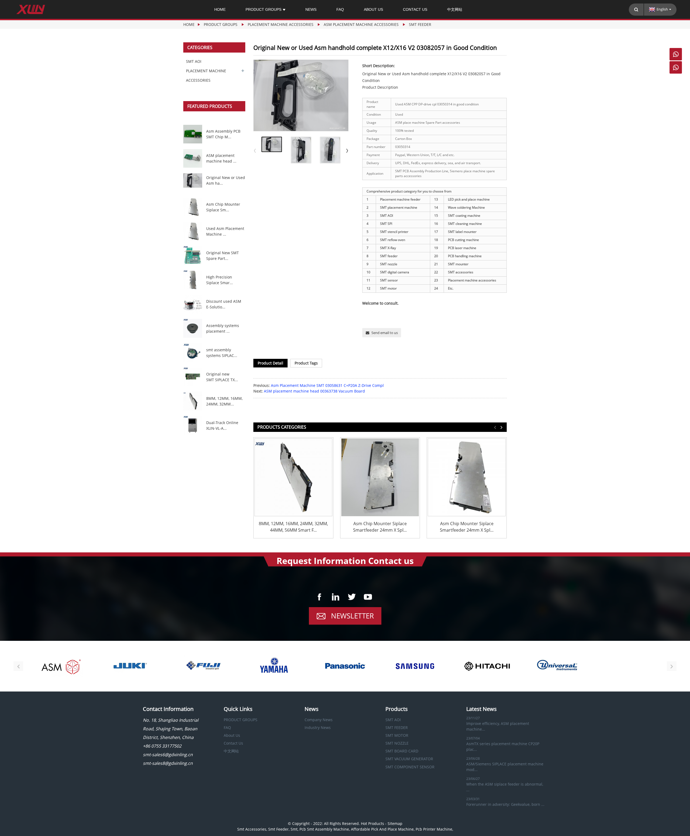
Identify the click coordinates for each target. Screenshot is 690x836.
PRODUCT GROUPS (263, 9)
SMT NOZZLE (397, 743)
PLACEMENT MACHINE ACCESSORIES (280, 24)
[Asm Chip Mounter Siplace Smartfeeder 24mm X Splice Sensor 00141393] (380, 477)
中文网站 (454, 9)
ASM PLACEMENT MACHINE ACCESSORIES (361, 24)
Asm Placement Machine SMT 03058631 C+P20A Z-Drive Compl (327, 385)
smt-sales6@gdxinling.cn (168, 755)
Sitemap (395, 823)
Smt (294, 829)
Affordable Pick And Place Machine (382, 829)
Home (220, 9)
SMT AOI (193, 61)
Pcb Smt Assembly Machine (324, 829)
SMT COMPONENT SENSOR (409, 766)
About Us (373, 9)
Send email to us (384, 332)
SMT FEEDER (420, 24)
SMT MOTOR (396, 735)
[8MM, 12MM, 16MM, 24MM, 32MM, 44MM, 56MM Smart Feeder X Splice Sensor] (293, 477)
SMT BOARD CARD (401, 751)
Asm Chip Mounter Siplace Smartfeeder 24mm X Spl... (380, 527)
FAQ (340, 9)
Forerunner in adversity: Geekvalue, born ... (505, 804)
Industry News (318, 727)
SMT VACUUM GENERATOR (409, 758)
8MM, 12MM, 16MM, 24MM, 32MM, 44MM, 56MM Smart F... (293, 527)
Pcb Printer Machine (434, 829)
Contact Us (415, 9)
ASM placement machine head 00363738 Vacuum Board (314, 391)
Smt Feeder (278, 829)
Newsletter (352, 616)
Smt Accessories (251, 829)
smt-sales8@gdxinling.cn (168, 763)
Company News (319, 719)
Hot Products (372, 823)
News (310, 9)
